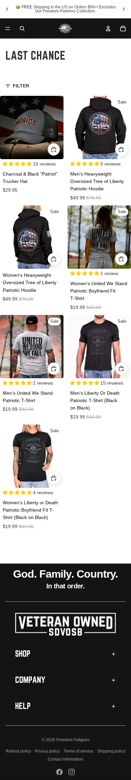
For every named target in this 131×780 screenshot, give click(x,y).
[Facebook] (59, 772)
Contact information (65, 759)
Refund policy (18, 751)
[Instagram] (72, 772)
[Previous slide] (7, 9)
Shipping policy (111, 751)
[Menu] (7, 28)
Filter (21, 85)
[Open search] (22, 28)
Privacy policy (47, 751)
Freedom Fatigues (72, 739)
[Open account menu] (108, 28)
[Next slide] (123, 9)
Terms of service (78, 751)
